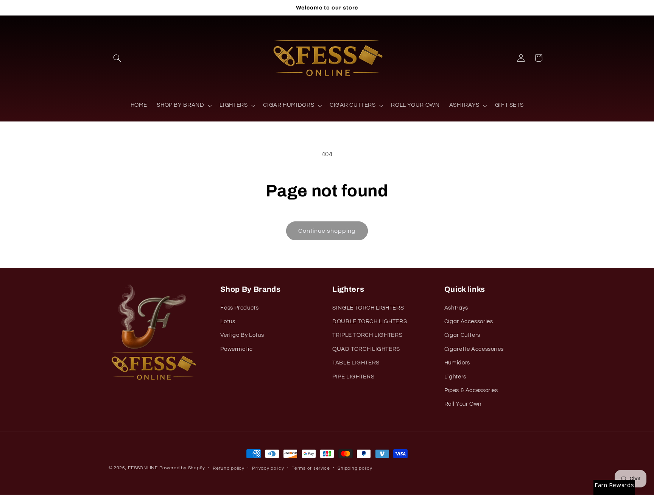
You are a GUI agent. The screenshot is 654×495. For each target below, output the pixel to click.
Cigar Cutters (462, 335)
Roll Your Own (462, 404)
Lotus (227, 321)
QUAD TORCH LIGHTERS (366, 349)
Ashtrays (456, 308)
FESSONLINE (142, 468)
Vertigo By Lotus (242, 335)
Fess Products (239, 308)
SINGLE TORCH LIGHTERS (368, 308)
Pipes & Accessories (471, 390)
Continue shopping (327, 231)
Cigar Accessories (468, 321)
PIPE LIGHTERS (353, 377)
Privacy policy (268, 468)
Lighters (455, 377)
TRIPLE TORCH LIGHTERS (367, 335)
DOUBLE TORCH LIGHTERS (369, 321)
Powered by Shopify (182, 468)
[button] (117, 58)
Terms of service (311, 468)
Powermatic (236, 349)
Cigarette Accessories (474, 349)
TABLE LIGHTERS (356, 363)
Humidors (457, 363)
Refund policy (228, 468)
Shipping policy (355, 468)
